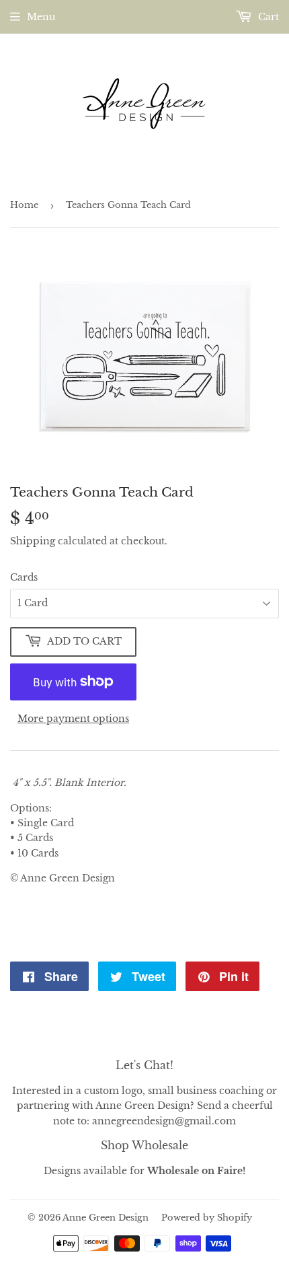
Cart (267, 17)
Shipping (32, 541)
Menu (41, 17)
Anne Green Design (106, 1217)
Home (24, 205)
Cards (24, 577)
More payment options (73, 719)
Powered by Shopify (206, 1217)
